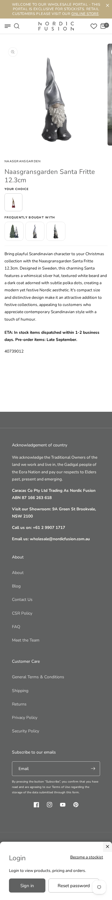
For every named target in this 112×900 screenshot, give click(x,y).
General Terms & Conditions (38, 677)
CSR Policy (22, 613)
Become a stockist (86, 857)
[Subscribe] (92, 769)
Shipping (20, 691)
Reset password (74, 886)
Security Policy (25, 731)
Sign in (27, 886)
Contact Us (22, 599)
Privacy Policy (24, 717)
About (18, 572)
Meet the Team (25, 640)
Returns (19, 704)
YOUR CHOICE (16, 189)
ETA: (8, 332)
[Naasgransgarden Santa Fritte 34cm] (55, 231)
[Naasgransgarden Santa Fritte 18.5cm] (35, 231)
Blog (16, 586)
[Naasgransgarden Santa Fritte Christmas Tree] (14, 231)
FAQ (16, 627)
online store (85, 13)
